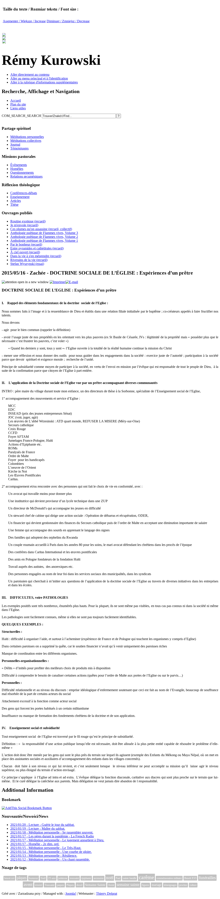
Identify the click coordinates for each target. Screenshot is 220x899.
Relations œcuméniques (26, 176)
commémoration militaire (169, 878)
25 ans (52, 878)
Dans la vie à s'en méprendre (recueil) (35, 256)
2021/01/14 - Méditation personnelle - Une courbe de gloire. (51, 852)
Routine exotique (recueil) (28, 221)
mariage (156, 885)
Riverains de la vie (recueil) (28, 260)
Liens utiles (18, 108)
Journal (15, 144)
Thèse (14, 204)
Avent (111, 885)
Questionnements (22, 172)
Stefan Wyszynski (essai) (27, 264)
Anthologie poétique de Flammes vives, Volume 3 (44, 233)
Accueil (15, 100)
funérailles (207, 877)
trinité (38, 885)
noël (109, 877)
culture (193, 885)
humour (33, 878)
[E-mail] (72, 282)
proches (183, 885)
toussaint (74, 878)
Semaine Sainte (95, 885)
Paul (118, 878)
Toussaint (49, 885)
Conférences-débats (23, 193)
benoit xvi (9, 878)
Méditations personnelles (27, 137)
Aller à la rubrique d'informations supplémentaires (44, 82)
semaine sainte (128, 884)
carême (146, 877)
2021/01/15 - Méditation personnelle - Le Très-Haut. (45, 848)
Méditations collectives (25, 140)
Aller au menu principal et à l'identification (39, 78)
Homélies (16, 169)
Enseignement (19, 197)
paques (60, 885)
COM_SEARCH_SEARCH (22, 116)
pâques (21, 878)
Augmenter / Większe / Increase (24, 21)
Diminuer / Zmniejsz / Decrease (68, 21)
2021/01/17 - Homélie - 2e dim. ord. (34, 844)
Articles (15, 200)
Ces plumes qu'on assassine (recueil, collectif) (41, 229)
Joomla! (70, 893)
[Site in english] (4, 41)
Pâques (70, 885)
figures (145, 885)
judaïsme (62, 878)
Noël (43, 878)
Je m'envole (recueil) (24, 225)
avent (28, 884)
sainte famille (129, 878)
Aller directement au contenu (29, 74)
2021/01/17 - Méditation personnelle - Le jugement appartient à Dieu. (57, 840)
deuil (79, 885)
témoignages (170, 885)
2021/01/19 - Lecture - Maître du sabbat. (37, 828)
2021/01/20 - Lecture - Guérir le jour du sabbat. (42, 824)
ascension (99, 878)
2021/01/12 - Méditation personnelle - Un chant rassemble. (50, 859)
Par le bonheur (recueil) (26, 244)
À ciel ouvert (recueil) (25, 252)
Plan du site (18, 104)
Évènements (18, 165)
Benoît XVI (190, 878)
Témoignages (19, 148)
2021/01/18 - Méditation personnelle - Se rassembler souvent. (51, 832)
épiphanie (86, 878)
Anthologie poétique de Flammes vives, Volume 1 (44, 240)
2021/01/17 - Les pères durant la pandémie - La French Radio (52, 836)
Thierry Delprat (106, 893)
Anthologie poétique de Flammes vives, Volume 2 (44, 237)
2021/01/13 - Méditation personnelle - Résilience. (43, 855)
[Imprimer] (58, 282)
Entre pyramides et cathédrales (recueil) (37, 248)
